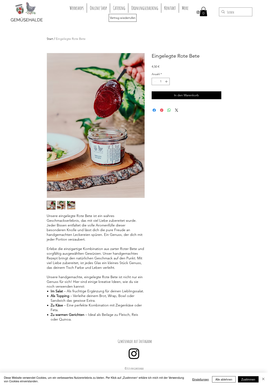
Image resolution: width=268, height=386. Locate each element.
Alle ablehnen (223, 379)
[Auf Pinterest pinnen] (161, 110)
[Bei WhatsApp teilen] (169, 110)
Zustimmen (248, 379)
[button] (203, 11)
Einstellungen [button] (200, 379)
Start (50, 39)
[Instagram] (198, 12)
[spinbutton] (160, 81)
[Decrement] (154, 81)
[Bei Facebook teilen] (154, 110)
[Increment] (166, 81)
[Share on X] (176, 110)
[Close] (263, 379)
